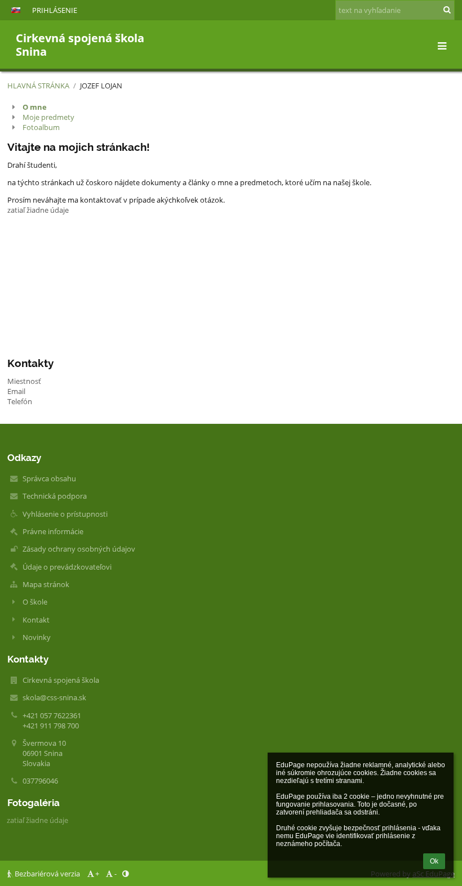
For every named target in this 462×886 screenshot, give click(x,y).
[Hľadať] (447, 9)
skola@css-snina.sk (54, 697)
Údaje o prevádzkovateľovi (67, 567)
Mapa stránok (46, 584)
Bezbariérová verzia (47, 874)
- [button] (115, 874)
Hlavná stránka (38, 85)
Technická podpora (55, 496)
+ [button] (97, 874)
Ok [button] (434, 861)
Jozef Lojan (101, 85)
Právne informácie (53, 531)
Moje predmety (48, 117)
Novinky (37, 637)
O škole (35, 602)
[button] (15, 10)
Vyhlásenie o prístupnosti (65, 514)
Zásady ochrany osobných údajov (79, 549)
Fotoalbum (41, 127)
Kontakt (36, 620)
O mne (35, 107)
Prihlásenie (54, 10)
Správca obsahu (49, 478)
